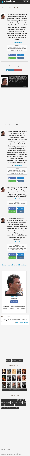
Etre (13, 399)
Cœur (13, 405)
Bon (19, 405)
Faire (16, 399)
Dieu (16, 405)
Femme (20, 402)
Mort (8, 407)
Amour (2, 399)
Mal (2, 407)
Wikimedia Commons (14, 296)
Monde (22, 399)
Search (14, 360)
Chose (24, 402)
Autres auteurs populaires (14, 389)
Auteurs (8, 360)
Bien (9, 399)
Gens (12, 402)
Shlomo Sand (18, 42)
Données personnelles (12, 454)
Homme (8, 402)
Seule (12, 407)
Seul (6, 405)
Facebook (3, 454)
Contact (20, 454)
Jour (5, 407)
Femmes (23, 405)
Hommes (3, 402)
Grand (2, 405)
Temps (15, 402)
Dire (9, 405)
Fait (6, 399)
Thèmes (20, 360)
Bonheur (16, 407)
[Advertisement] (15, 105)
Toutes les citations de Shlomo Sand (14, 265)
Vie (19, 399)
